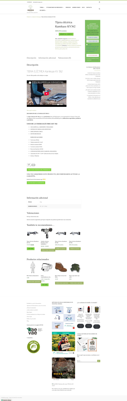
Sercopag (6, 397)
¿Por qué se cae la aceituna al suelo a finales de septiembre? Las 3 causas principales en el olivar (93, 91)
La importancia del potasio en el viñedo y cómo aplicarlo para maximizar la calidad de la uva (93, 97)
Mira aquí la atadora (31, 110)
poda (62, 47)
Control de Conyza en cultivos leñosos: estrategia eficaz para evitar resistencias (92, 74)
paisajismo (57, 47)
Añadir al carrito (66, 34)
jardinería (73, 45)
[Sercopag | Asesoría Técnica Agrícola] (30, 7)
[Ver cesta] (99, 2)
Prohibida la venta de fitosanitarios (34, 303)
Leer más (30, 248)
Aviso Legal (29, 316)
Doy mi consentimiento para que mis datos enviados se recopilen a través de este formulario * (92, 48)
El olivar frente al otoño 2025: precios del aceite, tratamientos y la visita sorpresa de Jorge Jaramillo (93, 86)
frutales (69, 45)
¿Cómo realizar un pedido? (32, 309)
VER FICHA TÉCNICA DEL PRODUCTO (39, 169)
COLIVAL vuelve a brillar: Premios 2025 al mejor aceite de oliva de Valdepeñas (92, 80)
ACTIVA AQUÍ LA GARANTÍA (36, 182)
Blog (28, 320)
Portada (28, 16)
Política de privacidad (31, 318)
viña (66, 48)
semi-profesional (72, 47)
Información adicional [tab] (47, 58)
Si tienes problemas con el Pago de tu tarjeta (36, 314)
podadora (66, 47)
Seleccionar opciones (48, 250)
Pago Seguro (29, 312)
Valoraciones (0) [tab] (64, 58)
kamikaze (78, 45)
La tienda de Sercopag (35, 16)
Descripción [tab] (31, 58)
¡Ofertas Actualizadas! (31, 307)
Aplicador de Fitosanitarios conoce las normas (36, 305)
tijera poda (62, 48)
